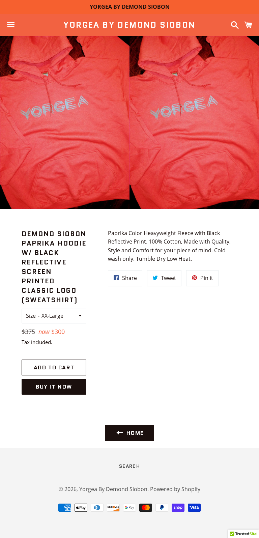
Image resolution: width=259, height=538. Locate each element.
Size (31, 315)
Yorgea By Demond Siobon (129, 25)
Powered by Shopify (175, 489)
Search (129, 466)
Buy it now (54, 387)
